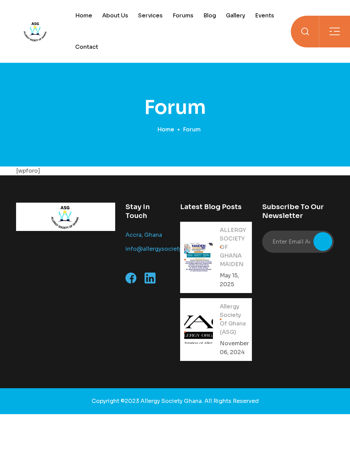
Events (264, 15)
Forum (192, 129)
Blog (209, 15)
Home (83, 15)
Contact (86, 46)
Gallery (235, 15)
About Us (115, 15)
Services (150, 15)
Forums (183, 15)
